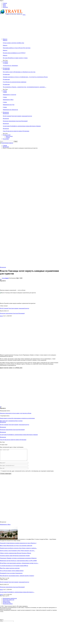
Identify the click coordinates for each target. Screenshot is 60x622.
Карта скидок (9, 136)
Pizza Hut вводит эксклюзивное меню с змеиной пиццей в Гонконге (17, 575)
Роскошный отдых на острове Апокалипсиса (11, 573)
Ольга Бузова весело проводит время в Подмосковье (16, 131)
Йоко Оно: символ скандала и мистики (10, 568)
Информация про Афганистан (10, 109)
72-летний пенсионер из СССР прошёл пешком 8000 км (14, 565)
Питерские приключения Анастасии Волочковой (15, 121)
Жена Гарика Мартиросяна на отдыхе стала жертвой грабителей (16, 545)
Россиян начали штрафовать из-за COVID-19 (14, 52)
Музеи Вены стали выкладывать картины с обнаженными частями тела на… (19, 563)
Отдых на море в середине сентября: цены (13, 42)
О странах (5, 61)
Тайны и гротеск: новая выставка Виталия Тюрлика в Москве (15, 553)
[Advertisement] (30, 27)
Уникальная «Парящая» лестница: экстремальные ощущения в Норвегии (18, 558)
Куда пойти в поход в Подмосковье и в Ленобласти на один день (19, 72)
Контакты (5, 7)
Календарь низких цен (8, 599)
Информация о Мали (8, 99)
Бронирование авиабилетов (10, 598)
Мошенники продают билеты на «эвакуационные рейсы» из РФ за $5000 (18, 560)
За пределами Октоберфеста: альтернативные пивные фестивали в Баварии (22, 126)
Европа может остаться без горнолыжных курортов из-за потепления (17, 418)
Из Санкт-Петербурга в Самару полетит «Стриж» (15, 57)
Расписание (6, 138)
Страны (5, 90)
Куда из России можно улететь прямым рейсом (11, 570)
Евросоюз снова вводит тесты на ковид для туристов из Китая (15, 413)
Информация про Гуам (8, 104)
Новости (5, 39)
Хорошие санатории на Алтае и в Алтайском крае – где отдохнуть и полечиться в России (25, 77)
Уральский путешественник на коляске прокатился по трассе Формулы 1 (18, 543)
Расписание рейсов (8, 603)
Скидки (8, 137)
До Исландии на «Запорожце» (10, 65)
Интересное (6, 112)
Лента (4, 5)
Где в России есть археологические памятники (14, 82)
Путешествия (6, 68)
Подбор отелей (6, 134)
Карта (4, 4)
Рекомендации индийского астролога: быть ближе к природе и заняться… (18, 548)
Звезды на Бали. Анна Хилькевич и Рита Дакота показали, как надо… (17, 550)
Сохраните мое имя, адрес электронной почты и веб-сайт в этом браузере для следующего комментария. (27, 471)
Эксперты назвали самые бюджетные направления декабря (15, 555)
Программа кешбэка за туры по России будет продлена (16, 47)
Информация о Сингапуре (9, 94)
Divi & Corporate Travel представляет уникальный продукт (17, 116)
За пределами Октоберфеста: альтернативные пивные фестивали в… (17, 592)
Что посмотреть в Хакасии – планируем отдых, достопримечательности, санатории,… (24, 87)
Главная (5, 3)
